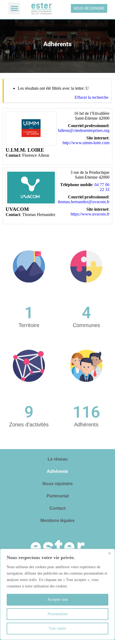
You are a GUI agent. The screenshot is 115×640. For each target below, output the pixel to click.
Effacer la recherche (91, 97)
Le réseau (58, 459)
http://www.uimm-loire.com (86, 142)
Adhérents (57, 471)
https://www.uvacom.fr (90, 214)
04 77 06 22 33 (101, 187)
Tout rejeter (57, 628)
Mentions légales (57, 520)
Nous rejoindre (58, 483)
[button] (14, 8)
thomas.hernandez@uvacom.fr (83, 201)
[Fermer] (109, 553)
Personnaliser (58, 614)
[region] (57, 594)
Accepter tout (57, 600)
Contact (57, 508)
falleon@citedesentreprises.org (83, 130)
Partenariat (58, 496)
